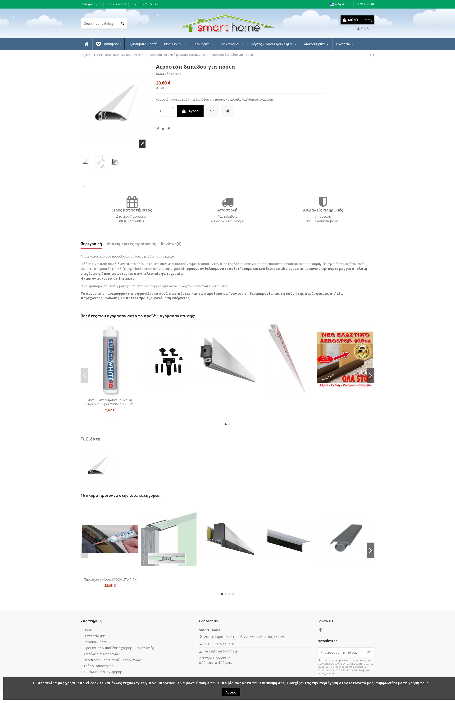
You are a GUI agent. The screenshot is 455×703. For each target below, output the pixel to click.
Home (88, 630)
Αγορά (194, 111)
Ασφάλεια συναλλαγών (101, 654)
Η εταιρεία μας (91, 4)
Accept (231, 692)
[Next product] (373, 55)
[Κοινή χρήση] (158, 129)
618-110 (177, 74)
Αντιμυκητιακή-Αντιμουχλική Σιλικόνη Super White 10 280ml (110, 402)
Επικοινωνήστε (116, 4)
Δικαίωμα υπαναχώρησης (102, 672)
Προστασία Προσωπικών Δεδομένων (112, 660)
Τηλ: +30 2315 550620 (145, 4)
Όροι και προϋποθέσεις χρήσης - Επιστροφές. (118, 648)
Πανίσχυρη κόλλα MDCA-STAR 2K (110, 579)
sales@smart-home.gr (221, 651)
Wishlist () (366, 4)
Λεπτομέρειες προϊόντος (131, 244)
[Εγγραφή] (369, 652)
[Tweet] (163, 129)
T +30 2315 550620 (219, 644)
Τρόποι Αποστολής (98, 666)
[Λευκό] (107, 415)
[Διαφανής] (112, 415)
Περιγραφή (91, 244)
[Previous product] (371, 55)
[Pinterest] (169, 129)
